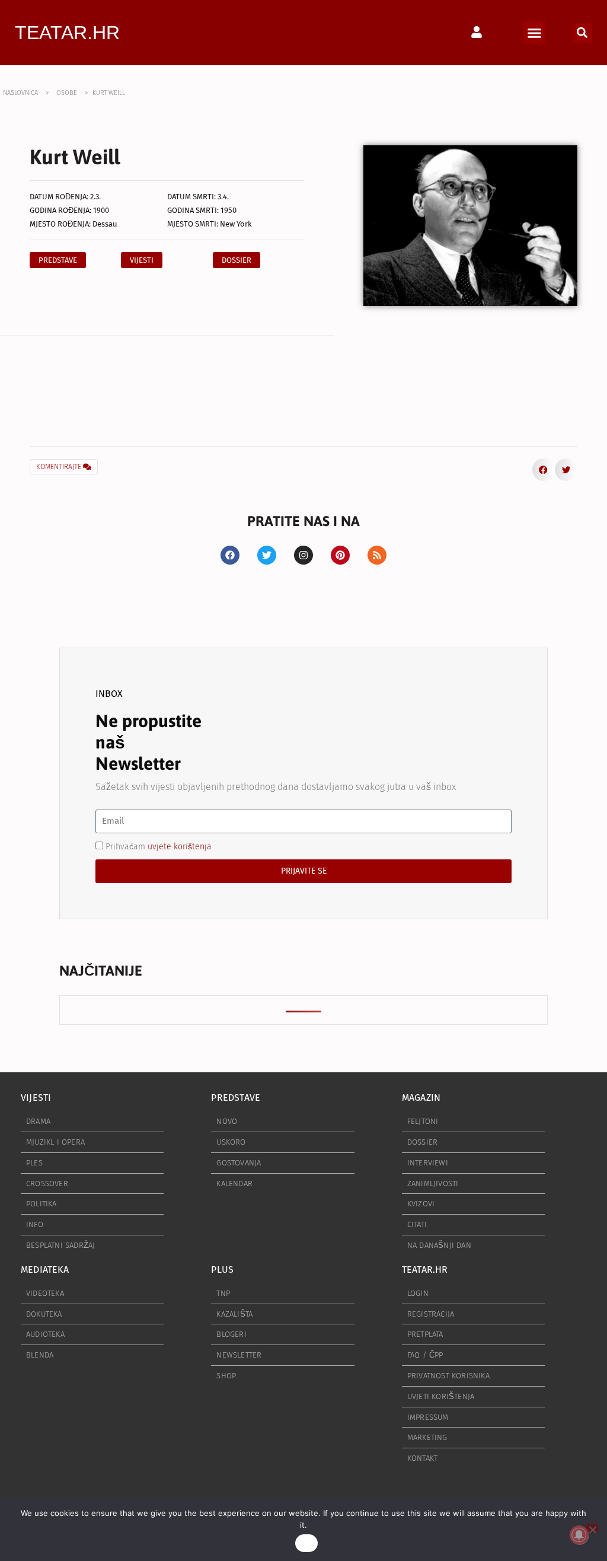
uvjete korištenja (180, 846)
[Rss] (377, 555)
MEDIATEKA (45, 1269)
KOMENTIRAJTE (59, 467)
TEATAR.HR (67, 32)
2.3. (95, 196)
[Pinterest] (340, 555)
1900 (101, 210)
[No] (592, 1528)
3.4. (223, 196)
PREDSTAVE (235, 1097)
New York (236, 223)
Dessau (104, 223)
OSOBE (66, 93)
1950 (229, 210)
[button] (534, 32)
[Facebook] (230, 555)
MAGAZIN (421, 1097)
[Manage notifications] (579, 1534)
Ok (306, 1543)
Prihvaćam (159, 846)
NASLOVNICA (20, 93)
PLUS (222, 1269)
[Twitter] (266, 555)
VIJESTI (36, 1097)
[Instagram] (303, 555)
